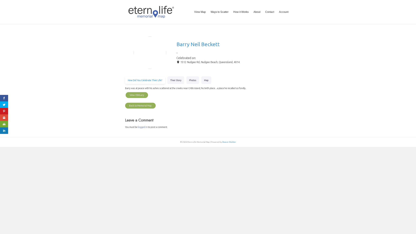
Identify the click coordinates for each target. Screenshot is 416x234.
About (257, 12)
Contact (269, 12)
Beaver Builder (229, 142)
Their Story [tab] (175, 80)
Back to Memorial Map (140, 105)
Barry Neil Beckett (198, 44)
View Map (200, 12)
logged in (142, 127)
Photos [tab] (192, 80)
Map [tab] (206, 80)
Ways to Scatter (219, 12)
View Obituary (137, 95)
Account (283, 12)
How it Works (241, 12)
